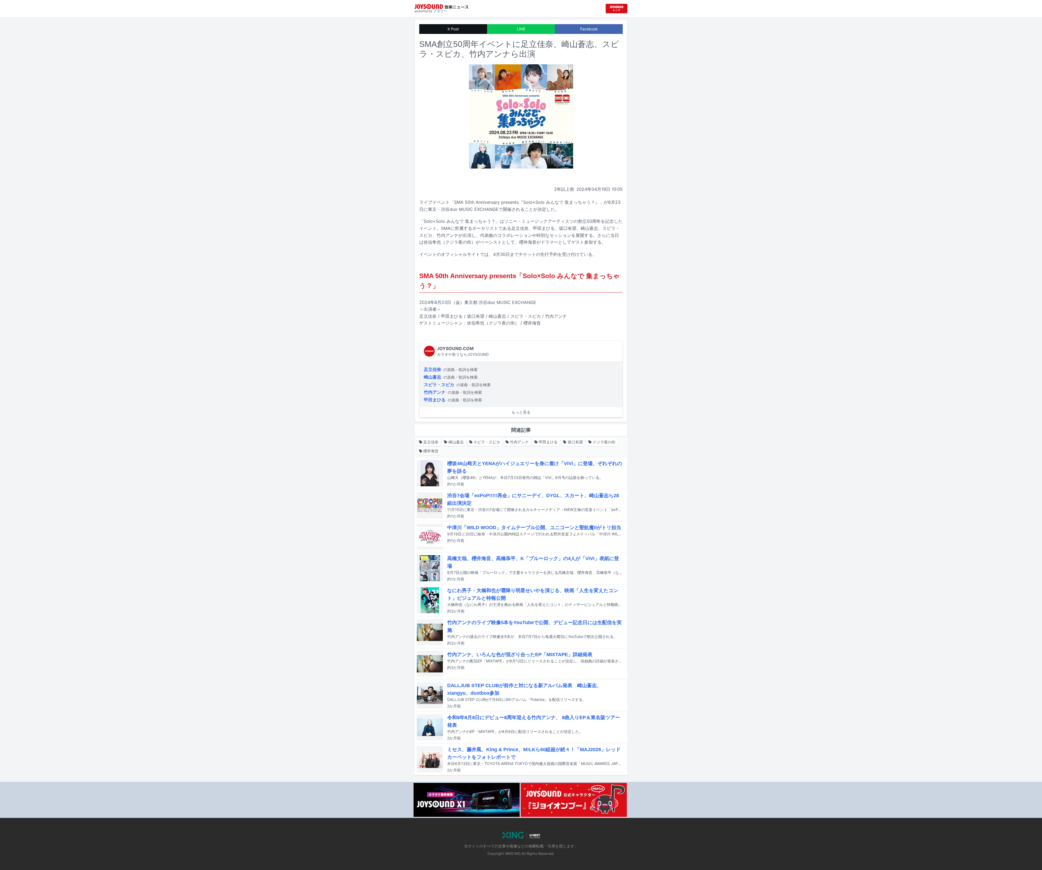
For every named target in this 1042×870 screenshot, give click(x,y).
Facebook (589, 29)
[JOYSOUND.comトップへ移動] (616, 8)
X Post (453, 29)
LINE (521, 29)
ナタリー (440, 11)
